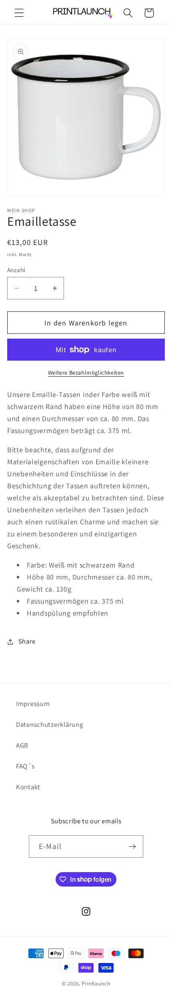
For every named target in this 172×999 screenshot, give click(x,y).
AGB (22, 745)
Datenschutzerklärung (49, 724)
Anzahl (16, 270)
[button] (19, 13)
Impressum (33, 703)
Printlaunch (96, 983)
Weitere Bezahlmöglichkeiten (86, 372)
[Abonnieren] (132, 846)
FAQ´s (25, 766)
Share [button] (27, 641)
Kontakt (28, 786)
